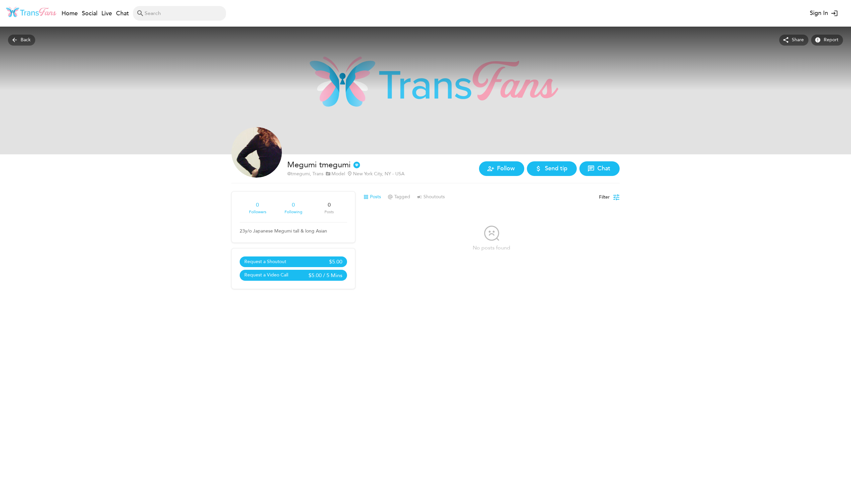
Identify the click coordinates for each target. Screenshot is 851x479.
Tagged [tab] (402, 197)
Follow (506, 168)
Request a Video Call (293, 275)
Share (798, 40)
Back (26, 40)
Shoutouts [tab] (434, 197)
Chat (603, 168)
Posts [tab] (375, 197)
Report (831, 40)
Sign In (819, 13)
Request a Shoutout (293, 261)
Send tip (556, 168)
